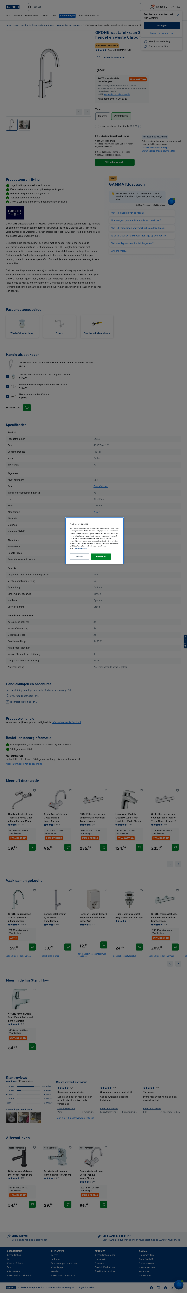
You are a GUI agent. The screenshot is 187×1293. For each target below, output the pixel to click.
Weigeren (80, 556)
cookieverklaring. (80, 548)
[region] (94, 540)
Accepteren (101, 556)
